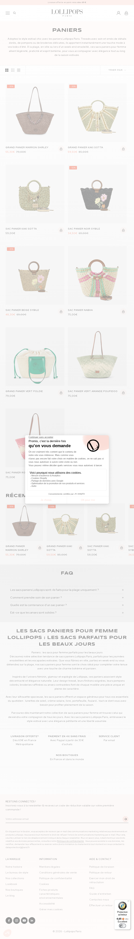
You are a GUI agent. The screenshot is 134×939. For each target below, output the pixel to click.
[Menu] (128, 902)
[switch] (122, 926)
